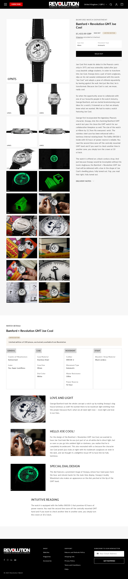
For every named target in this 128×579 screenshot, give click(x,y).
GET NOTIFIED (109, 561)
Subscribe (16, 4)
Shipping (79, 37)
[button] (111, 4)
